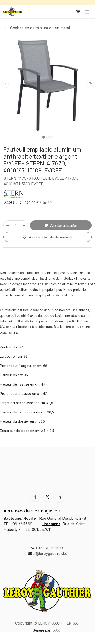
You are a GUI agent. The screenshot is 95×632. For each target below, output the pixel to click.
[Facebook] (35, 497)
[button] (4, 84)
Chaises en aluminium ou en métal (39, 28)
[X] (47, 497)
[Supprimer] (8, 225)
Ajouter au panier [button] (63, 225)
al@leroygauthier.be (50, 553)
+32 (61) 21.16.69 (50, 548)
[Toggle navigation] (87, 11)
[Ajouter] (24, 225)
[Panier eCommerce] (77, 11)
